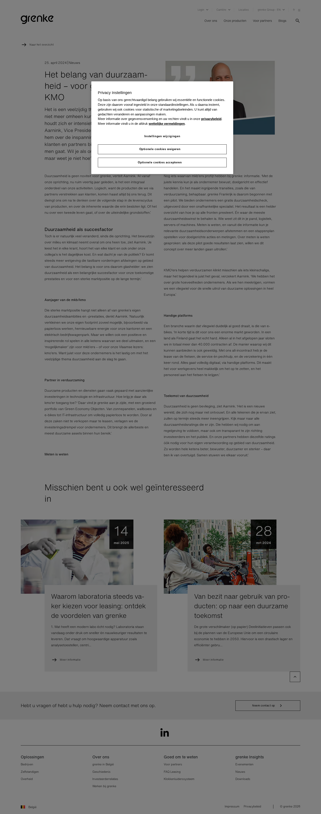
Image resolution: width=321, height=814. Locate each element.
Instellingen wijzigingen (162, 136)
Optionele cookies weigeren (160, 149)
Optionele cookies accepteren (160, 162)
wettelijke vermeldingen (167, 123)
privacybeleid (211, 119)
